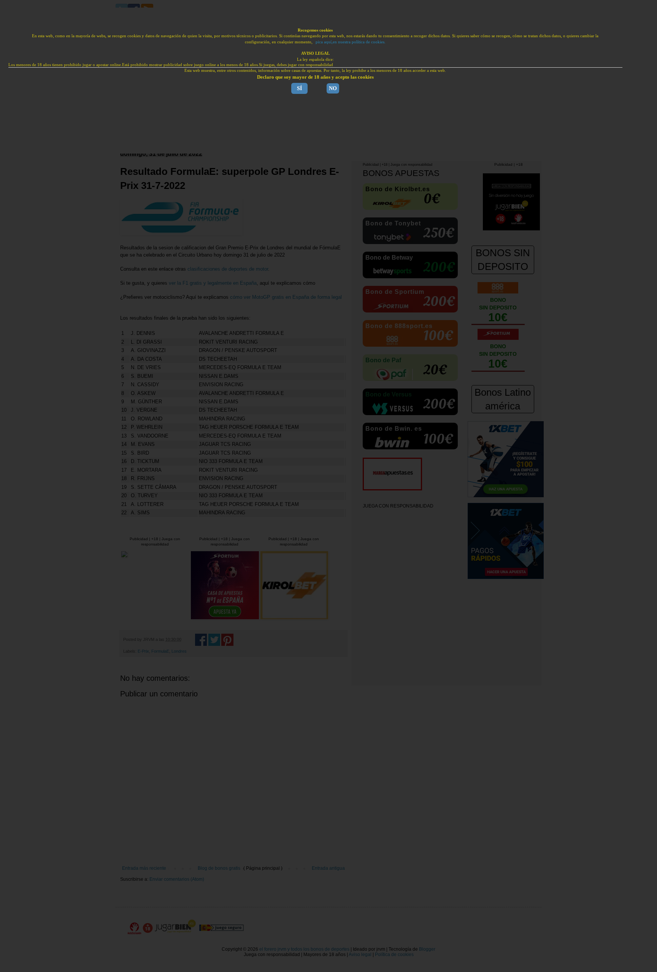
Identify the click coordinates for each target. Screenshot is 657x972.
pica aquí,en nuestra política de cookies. (351, 42)
